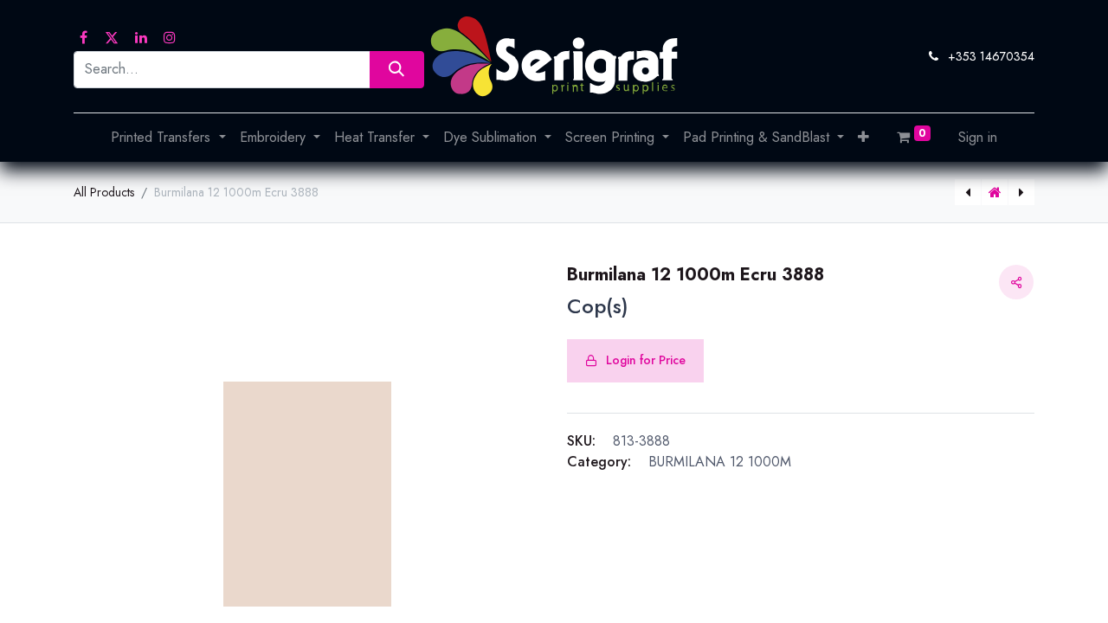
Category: (599, 462)
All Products (104, 192)
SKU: (581, 441)
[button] (863, 137)
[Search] (397, 69)
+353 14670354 (991, 56)
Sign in (977, 137)
